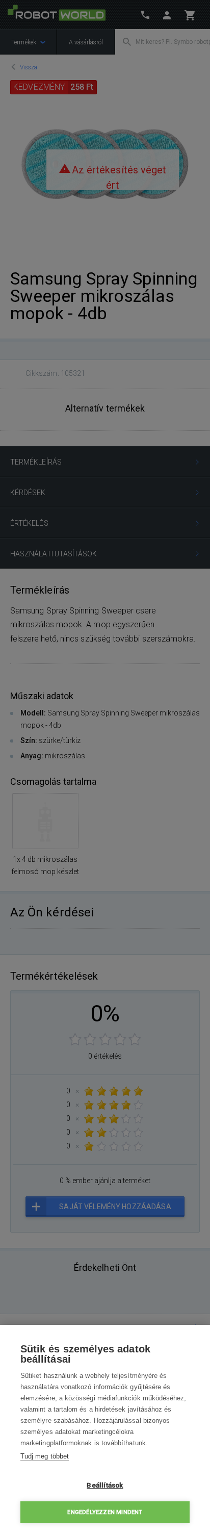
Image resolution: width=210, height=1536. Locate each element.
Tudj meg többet (44, 1456)
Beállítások (105, 1485)
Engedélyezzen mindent (104, 1512)
